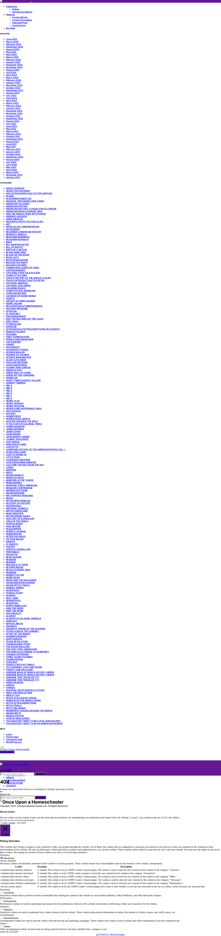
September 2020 (14, 157)
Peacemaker (13, 528)
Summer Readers (16, 636)
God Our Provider (17, 362)
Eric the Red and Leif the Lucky (25, 319)
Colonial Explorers (18, 285)
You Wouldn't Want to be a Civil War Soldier (33, 721)
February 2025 (13, 59)
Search (40, 774)
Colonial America (17, 283)
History (11, 413)
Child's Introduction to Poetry (25, 280)
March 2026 (12, 41)
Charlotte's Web (16, 275)
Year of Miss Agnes (17, 718)
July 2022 (11, 123)
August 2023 (12, 93)
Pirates (10, 541)
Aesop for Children (18, 190)
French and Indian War (19, 339)
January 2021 (13, 151)
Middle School (15, 477)
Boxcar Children (16, 265)
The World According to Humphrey (27, 651)
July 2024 (11, 72)
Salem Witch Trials (18, 585)
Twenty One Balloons (19, 669)
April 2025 (11, 54)
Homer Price (13, 416)
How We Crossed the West (22, 421)
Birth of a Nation (16, 249)
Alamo (10, 196)
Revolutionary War (18, 569)
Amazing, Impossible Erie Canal (25, 201)
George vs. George (17, 354)
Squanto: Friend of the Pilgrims (25, 628)
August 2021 (12, 141)
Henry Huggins (15, 406)
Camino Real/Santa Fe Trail (22, 267)
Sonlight (11, 621)
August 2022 (12, 121)
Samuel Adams (15, 587)
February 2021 (13, 149)
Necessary (9, 858)
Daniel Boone (14, 303)
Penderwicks (14, 534)
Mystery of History (18, 503)
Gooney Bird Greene (18, 367)
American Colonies (17, 203)
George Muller (15, 352)
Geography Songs (17, 349)
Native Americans (17, 511)
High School (13, 411)
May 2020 (11, 167)
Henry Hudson (14, 403)
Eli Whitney (13, 313)
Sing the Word (14, 608)
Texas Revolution (17, 641)
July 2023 (11, 95)
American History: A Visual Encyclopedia (31, 208)
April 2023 (11, 100)
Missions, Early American (21, 485)
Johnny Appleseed (17, 439)
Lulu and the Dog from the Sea (25, 464)
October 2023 (13, 87)
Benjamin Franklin (17, 239)
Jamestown (13, 431)
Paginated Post (20, 22)
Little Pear (13, 457)
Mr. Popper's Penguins (19, 495)
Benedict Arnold (16, 234)
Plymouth (12, 544)
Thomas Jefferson (17, 654)
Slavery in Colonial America (23, 618)
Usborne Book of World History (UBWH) (30, 672)
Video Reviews (14, 682)
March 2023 (12, 103)
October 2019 (13, 177)
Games (10, 344)
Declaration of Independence (24, 306)
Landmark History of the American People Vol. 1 (35, 449)
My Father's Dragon (18, 500)
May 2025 (11, 52)
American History (17, 206)
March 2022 (12, 131)
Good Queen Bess (16, 365)
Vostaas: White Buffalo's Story (25, 690)
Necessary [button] (5, 855)
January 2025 (13, 62)
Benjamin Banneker (18, 237)
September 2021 (14, 139)
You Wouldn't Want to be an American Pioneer (34, 723)
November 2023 (14, 85)
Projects (12, 554)
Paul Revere (13, 526)
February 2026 (13, 44)
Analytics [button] (4, 906)
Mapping (11, 470)
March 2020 (12, 172)
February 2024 (13, 80)
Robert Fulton (15, 575)
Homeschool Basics (22, 12)
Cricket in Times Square (20, 301)
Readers (11, 559)
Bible (9, 242)
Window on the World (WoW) (23, 700)
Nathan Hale (13, 505)
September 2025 (14, 46)
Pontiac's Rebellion (18, 549)
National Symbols (17, 508)
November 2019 (14, 175)
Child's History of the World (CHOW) (28, 278)
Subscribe (6, 752)
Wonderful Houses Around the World (29, 710)
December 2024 (14, 64)
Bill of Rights (14, 247)
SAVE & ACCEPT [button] (9, 932)
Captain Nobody (15, 270)
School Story (14, 593)
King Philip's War (16, 444)
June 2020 (11, 164)
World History (15, 715)
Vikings (10, 687)
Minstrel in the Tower (19, 480)
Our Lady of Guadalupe (20, 518)
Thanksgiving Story (18, 644)
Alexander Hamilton (18, 198)
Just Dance (13, 441)
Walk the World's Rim (19, 692)
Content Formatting (22, 20)
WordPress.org (14, 742)
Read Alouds (13, 557)
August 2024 (12, 70)
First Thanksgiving (17, 336)
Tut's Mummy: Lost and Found (24, 667)
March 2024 (12, 77)
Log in (9, 734)
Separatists (13, 600)
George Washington (18, 357)
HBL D (9, 393)
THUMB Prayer (14, 659)
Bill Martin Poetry (17, 244)
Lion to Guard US (16, 454)
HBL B (9, 388)
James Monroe (15, 429)
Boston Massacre (17, 260)
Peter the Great (16, 536)
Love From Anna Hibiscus (21, 462)
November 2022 (14, 113)
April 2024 (11, 75)
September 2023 (14, 90)
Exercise (11, 326)
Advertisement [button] (7, 915)
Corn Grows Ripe (16, 293)
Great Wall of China (18, 372)
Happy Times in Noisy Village (23, 380)
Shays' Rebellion (16, 605)
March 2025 (12, 57)
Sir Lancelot (14, 613)
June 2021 (11, 144)
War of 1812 (13, 695)
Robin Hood (13, 577)
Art (8, 224)
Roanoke (11, 572)
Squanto (11, 626)
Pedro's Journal (16, 531)
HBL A (9, 385)
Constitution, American (20, 290)
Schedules (12, 590)
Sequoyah (12, 603)
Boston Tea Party (17, 262)
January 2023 (13, 108)
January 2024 (13, 82)
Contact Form (19, 25)
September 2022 (14, 118)
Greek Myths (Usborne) (20, 375)
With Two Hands (16, 708)
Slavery (11, 616)
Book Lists (12, 257)
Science (10, 595)
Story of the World (18, 633)
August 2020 (12, 159)
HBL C (9, 390)
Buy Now (10, 28)
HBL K (9, 398)
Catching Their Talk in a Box (23, 272)
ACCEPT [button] (21, 823)
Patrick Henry (14, 523)
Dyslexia (11, 311)
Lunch (10, 467)
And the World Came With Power (26, 214)
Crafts (10, 298)
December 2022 (14, 111)
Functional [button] (5, 889)
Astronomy (13, 229)
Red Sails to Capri (17, 564)
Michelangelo (15, 475)
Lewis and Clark (16, 452)
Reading (11, 562)
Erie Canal (12, 321)
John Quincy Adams (18, 436)
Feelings (11, 334)
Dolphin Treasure (17, 308)
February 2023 (13, 105)
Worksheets (13, 713)
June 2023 (11, 98)
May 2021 (11, 146)
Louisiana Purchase (18, 459)
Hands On (11, 377)
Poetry (10, 546)
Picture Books (15, 539)
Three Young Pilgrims (19, 657)
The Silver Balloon (17, 646)
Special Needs (14, 623)
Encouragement (16, 316)
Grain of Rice (14, 370)
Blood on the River (17, 255)
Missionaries (14, 482)
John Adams (13, 434)
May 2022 (11, 128)
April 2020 (11, 169)
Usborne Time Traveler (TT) (22, 677)
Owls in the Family (17, 521)
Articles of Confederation (22, 226)
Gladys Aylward (16, 359)
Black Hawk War (16, 252)
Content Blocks (20, 17)
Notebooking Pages (18, 516)
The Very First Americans (21, 649)
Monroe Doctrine (17, 490)
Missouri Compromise (19, 488)
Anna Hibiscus (14, 219)
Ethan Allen (13, 324)
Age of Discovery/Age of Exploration (29, 193)
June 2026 (11, 39)
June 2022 (11, 126)
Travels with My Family (20, 664)
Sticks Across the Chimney (22, 631)
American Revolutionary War (24, 211)
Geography (13, 347)
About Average (15, 188)
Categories (11, 6)
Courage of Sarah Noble (21, 295)
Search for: (5, 770)
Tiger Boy (12, 662)
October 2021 (13, 136)
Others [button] (3, 923)
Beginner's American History (23, 231)
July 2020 (11, 162)
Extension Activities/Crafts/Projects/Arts (33, 329)
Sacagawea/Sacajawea (20, 582)
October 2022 (13, 116)
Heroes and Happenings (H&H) (24, 408)
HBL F (9, 395)
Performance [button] (6, 898)
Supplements (14, 639)
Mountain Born (15, 493)
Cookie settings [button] (8, 823)
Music (9, 498)
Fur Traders (13, 342)
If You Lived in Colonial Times (24, 424)
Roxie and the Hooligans (21, 580)
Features (10, 14)
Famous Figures (15, 331)
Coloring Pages (15, 288)
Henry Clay (13, 400)
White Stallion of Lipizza (21, 698)
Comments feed (14, 739)
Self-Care (12, 598)
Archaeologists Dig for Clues (24, 221)
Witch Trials (13, 705)
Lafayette (12, 447)
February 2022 (13, 134)
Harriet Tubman (15, 383)
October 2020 (13, 154)
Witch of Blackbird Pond (21, 703)
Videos (15, 9)
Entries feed (12, 737)
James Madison (15, 426)
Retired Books (14, 567)
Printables (12, 552)
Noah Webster (14, 513)
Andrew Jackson (16, 216)
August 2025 (12, 49)
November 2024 (14, 67)
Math (9, 472)
